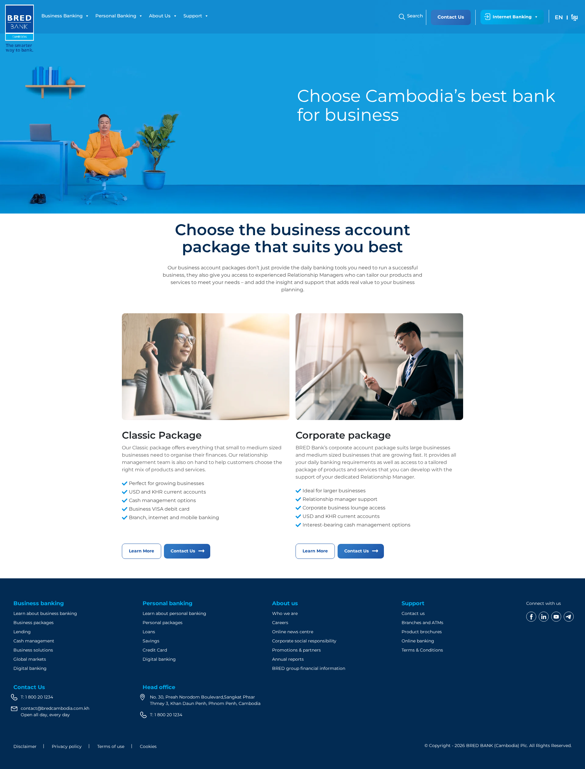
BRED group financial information (308, 668)
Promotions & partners (296, 650)
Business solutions (33, 650)
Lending (22, 631)
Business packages (33, 622)
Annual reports (288, 659)
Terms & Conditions (422, 650)
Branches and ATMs (422, 622)
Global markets (29, 659)
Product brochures (422, 631)
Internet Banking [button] (512, 17)
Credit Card (155, 650)
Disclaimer (25, 746)
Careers (280, 622)
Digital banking (30, 668)
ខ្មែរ (574, 17)
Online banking (418, 641)
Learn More (141, 551)
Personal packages (163, 622)
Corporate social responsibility (304, 641)
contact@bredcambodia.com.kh (55, 708)
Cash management (33, 641)
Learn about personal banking (174, 613)
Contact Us (451, 17)
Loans (149, 631)
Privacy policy (67, 746)
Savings (151, 641)
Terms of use (110, 746)
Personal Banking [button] (115, 16)
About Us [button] (160, 16)
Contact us (413, 613)
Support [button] (192, 16)
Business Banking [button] (62, 16)
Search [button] (415, 16)
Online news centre (292, 631)
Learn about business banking (45, 613)
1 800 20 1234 (39, 697)
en (559, 17)
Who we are (285, 613)
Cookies (148, 746)
